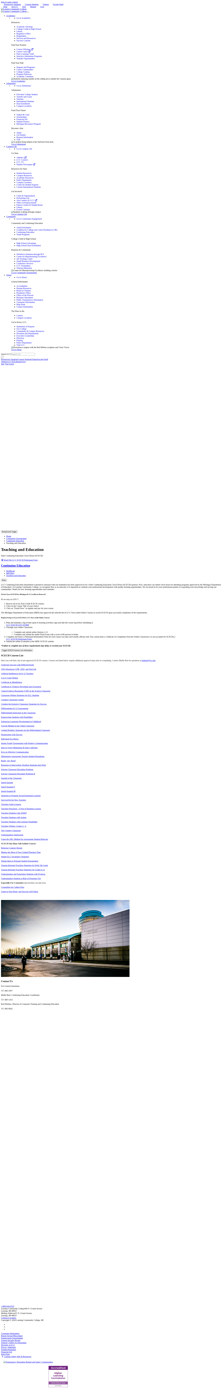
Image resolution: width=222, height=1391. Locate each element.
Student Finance (23, 122)
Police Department (23, 180)
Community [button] (11, 216)
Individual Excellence (10, 739)
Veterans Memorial (24, 268)
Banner (33, 7)
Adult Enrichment (23, 227)
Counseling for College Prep (12, 887)
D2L (24, 7)
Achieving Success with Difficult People (17, 665)
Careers (19, 315)
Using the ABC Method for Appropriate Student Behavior (24, 839)
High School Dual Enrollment (28, 245)
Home (8, 536)
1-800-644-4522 (7, 1306)
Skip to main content (9, 2)
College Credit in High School (28, 29)
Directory (20, 338)
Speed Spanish (7, 782)
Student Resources (23, 173)
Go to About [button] (16, 350)
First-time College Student (27, 94)
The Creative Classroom (11, 830)
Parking (19, 340)
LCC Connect (22, 160)
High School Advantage (26, 243)
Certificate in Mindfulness (11, 682)
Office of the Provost (24, 295)
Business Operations (24, 297)
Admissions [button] (11, 83)
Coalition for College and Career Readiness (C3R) (36, 230)
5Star (5, 7)
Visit (18, 139)
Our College (21, 329)
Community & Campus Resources (30, 331)
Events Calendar (23, 210)
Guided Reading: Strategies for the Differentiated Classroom (25, 730)
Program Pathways (24, 74)
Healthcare (10, 571)
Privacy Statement (8, 1347)
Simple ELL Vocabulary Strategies (15, 857)
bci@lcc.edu (6, 988)
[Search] (2, 357)
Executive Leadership (25, 336)
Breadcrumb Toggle (9, 532)
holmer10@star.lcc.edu (10, 1006)
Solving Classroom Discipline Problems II (18, 774)
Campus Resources (24, 175)
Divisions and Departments (27, 333)
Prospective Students (12, 4)
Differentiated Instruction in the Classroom (18, 713)
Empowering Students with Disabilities (17, 717)
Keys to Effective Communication (15, 752)
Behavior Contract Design (11, 848)
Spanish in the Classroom (11, 778)
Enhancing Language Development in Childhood (21, 721)
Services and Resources (26, 38)
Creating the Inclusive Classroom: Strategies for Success (24, 704)
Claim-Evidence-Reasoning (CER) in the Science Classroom (25, 691)
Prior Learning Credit (25, 54)
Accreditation (21, 286)
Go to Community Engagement (29, 219)
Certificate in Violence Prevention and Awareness (21, 687)
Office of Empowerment (26, 203)
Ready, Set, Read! (8, 761)
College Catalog (23, 72)
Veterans (19, 99)
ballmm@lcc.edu (148, 660)
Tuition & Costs (22, 115)
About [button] (8, 275)
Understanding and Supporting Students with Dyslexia (23, 874)
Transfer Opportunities (25, 58)
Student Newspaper (24, 164)
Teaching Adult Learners (11, 804)
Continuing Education (25, 232)
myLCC (14, 7)
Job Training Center (24, 259)
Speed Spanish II (8, 787)
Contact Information (24, 307)
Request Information (24, 137)
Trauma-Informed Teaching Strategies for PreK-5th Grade (24, 865)
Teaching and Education (16, 576)
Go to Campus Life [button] (19, 214)
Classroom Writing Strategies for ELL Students (20, 695)
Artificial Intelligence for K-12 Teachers (17, 673)
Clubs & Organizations (25, 196)
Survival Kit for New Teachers (13, 800)
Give (42, 7)
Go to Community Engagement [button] (24, 273)
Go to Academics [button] (18, 81)
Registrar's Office (23, 34)
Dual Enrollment (23, 104)
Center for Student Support (27, 185)
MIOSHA (10, 573)
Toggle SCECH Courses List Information (17, 650)
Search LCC (6, 354)
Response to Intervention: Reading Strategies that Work (23, 765)
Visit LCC (20, 345)
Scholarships (21, 117)
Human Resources (23, 288)
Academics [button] (10, 16)
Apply (19, 133)
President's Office (23, 293)
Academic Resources (25, 178)
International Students (25, 101)
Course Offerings (23, 49)
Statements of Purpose (25, 326)
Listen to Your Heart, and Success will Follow (19, 891)
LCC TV (20, 162)
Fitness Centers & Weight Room (29, 205)
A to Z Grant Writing (9, 678)
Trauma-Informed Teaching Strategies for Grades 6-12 (23, 870)
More (4, 580)
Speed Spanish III (8, 791)
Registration (21, 36)
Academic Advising (24, 27)
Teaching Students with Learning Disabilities (19, 822)
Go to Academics (23, 18)
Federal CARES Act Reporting (13, 1343)
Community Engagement (16, 538)
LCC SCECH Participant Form (21, 560)
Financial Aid (21, 119)
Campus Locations (24, 106)
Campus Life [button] (11, 146)
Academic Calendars (24, 76)
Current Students (32, 4)
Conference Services (24, 263)
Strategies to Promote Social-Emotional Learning (21, 796)
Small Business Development (28, 261)
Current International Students (28, 187)
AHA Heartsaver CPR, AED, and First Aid (18, 669)
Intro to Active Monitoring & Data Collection (19, 748)
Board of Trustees (23, 291)
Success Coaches (23, 40)
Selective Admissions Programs (29, 56)
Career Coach (22, 52)
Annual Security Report (10, 1340)
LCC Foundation (23, 266)
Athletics (20, 157)
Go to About (21, 277)
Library (19, 31)
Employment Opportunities (12, 1338)
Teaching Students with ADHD (14, 813)
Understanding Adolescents (12, 835)
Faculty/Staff (58, 4)
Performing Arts (22, 198)
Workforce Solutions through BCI (30, 254)
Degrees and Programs (25, 67)
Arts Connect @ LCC (25, 200)
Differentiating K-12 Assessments (14, 708)
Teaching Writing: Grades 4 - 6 (13, 826)
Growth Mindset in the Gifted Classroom (17, 726)
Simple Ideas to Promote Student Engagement (19, 861)
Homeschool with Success (11, 735)
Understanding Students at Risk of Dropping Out (21, 878)
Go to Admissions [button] (18, 144)
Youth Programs (23, 234)
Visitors (46, 4)
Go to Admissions (23, 86)
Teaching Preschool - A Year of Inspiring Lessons (21, 809)
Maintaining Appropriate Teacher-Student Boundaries (22, 756)
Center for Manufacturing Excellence (31, 256)
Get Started (21, 135)
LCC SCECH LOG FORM (17, 625)
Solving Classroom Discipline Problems (17, 769)
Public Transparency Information (29, 300)
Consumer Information (25, 302)
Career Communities (24, 69)
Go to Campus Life (24, 149)
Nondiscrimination (8, 1350)
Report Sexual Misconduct (12, 1336)
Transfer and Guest (24, 97)
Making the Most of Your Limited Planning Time (21, 852)
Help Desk (20, 304)
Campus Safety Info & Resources (17, 1356)
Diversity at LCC (8, 1345)
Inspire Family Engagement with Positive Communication (24, 743)
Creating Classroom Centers (12, 700)
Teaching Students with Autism (13, 817)
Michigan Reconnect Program (28, 124)
